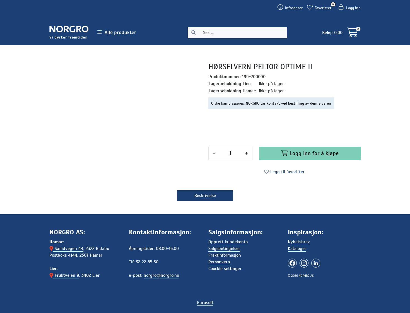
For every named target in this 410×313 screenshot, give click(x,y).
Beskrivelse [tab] (205, 195)
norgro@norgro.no (161, 275)
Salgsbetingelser (224, 248)
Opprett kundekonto (228, 242)
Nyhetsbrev (299, 242)
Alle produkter (119, 32)
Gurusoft (205, 302)
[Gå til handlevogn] (352, 34)
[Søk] (193, 32)
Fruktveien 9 (66, 275)
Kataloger (297, 248)
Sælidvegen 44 (68, 248)
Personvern (219, 262)
